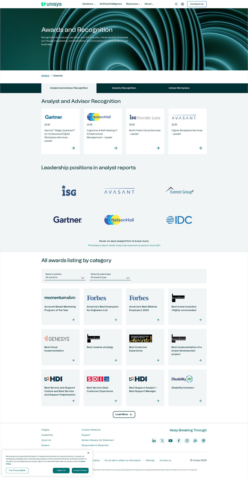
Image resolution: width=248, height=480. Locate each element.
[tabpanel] (124, 172)
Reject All (61, 470)
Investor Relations (91, 430)
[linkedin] (154, 441)
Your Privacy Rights (17, 470)
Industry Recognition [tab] (124, 88)
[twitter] (162, 441)
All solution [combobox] (51, 277)
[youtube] (170, 441)
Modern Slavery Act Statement (98, 440)
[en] (182, 4)
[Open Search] (176, 4)
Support (86, 435)
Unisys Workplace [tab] (179, 88)
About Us (46, 440)
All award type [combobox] (98, 277)
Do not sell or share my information (123, 460)
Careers (45, 445)
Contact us (165, 460)
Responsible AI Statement (95, 445)
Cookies (95, 460)
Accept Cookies (80, 470)
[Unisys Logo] (51, 4)
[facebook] (179, 441)
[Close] (88, 453)
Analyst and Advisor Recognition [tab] (69, 88)
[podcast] (203, 441)
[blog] (195, 441)
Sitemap (150, 460)
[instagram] (187, 441)
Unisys (45, 76)
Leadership (47, 435)
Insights (45, 430)
